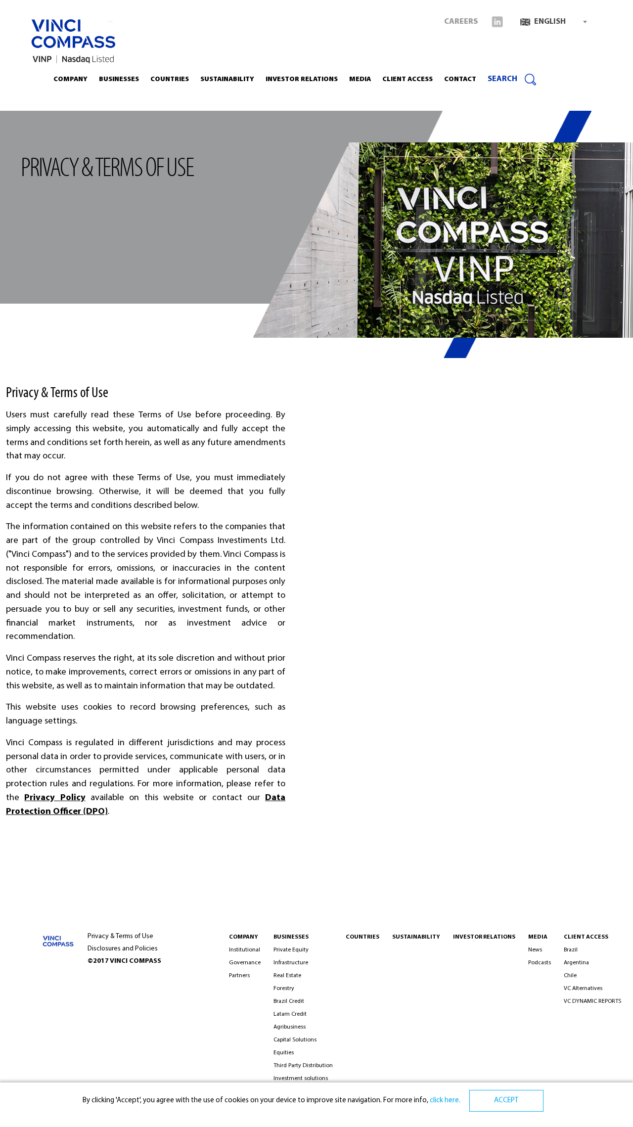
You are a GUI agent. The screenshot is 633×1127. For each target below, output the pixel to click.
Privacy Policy (54, 798)
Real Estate (287, 976)
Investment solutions (300, 1079)
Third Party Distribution (303, 1066)
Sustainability (227, 79)
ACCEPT (506, 1100)
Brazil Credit (288, 1001)
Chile (570, 976)
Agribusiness (289, 1027)
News (535, 950)
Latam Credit (290, 1014)
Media (360, 79)
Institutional (244, 950)
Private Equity (291, 950)
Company (70, 79)
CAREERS (461, 22)
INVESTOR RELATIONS (302, 79)
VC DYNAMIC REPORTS (592, 1001)
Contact (460, 79)
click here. (444, 1100)
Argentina (576, 963)
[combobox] (553, 22)
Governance (245, 963)
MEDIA (537, 937)
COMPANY (243, 937)
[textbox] (553, 22)
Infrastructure (290, 963)
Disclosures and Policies (123, 948)
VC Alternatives (583, 989)
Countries (169, 79)
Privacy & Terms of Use (120, 936)
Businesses (119, 79)
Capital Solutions (294, 1040)
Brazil (571, 950)
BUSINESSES (291, 937)
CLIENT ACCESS (407, 79)
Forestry (283, 989)
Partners (239, 976)
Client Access (586, 937)
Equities (283, 1053)
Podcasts (539, 963)
